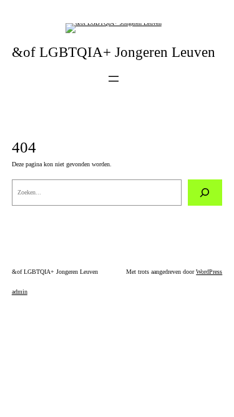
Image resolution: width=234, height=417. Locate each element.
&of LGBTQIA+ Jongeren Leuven (113, 52)
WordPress (209, 271)
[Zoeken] (205, 192)
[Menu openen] (113, 78)
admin (19, 291)
